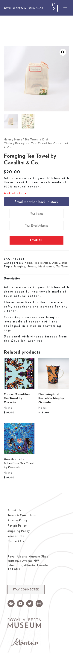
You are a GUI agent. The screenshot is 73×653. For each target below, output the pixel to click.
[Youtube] (20, 603)
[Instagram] (39, 603)
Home (8, 139)
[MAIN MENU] (65, 8)
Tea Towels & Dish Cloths (51, 262)
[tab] (36, 278)
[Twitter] (29, 603)
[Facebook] (11, 603)
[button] (26, 589)
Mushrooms (46, 266)
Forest (32, 266)
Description (12, 278)
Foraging (19, 266)
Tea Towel (62, 266)
